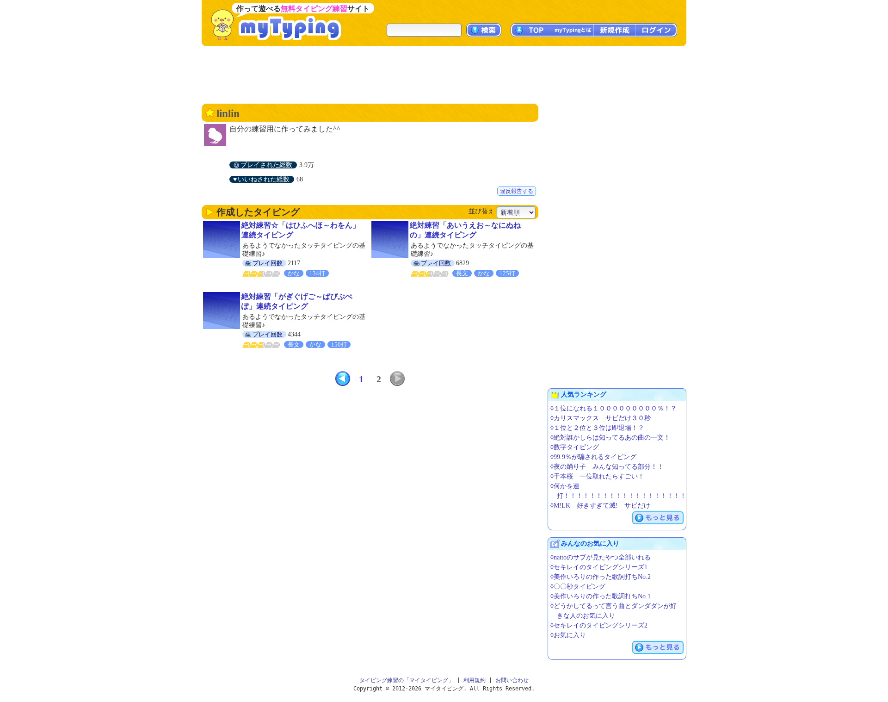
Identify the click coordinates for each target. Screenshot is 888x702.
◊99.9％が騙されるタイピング (593, 457)
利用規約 (474, 680)
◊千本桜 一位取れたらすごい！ (597, 476)
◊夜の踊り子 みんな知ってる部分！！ (607, 466)
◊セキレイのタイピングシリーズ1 (599, 567)
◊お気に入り (568, 635)
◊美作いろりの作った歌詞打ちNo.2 (600, 576)
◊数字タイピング (574, 447)
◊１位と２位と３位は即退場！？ (597, 427)
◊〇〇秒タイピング (577, 586)
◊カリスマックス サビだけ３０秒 (600, 418)
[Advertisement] (444, 74)
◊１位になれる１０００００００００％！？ (613, 408)
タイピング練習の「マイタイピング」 (406, 680)
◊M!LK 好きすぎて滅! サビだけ (600, 505)
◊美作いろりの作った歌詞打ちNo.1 (600, 596)
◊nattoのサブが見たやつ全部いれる (600, 557)
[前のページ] (342, 378)
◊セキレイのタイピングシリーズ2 (599, 625)
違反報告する (516, 191)
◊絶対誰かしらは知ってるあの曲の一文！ (610, 437)
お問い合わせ (512, 680)
